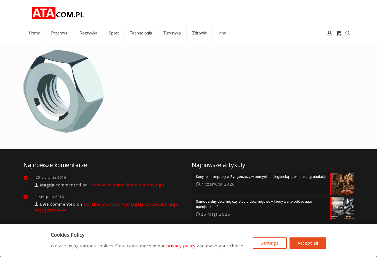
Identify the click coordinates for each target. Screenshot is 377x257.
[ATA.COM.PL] (58, 12)
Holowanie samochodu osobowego (126, 185)
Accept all (308, 243)
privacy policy (181, 245)
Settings (270, 243)
